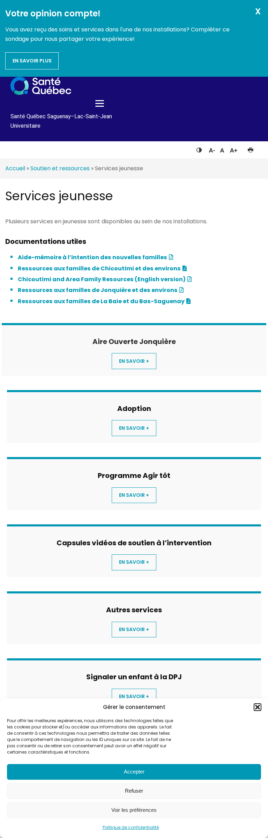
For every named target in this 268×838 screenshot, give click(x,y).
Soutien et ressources (60, 168)
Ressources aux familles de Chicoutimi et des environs (99, 268)
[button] (257, 707)
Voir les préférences (134, 810)
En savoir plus (32, 60)
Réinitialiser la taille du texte (222, 148)
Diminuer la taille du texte (211, 149)
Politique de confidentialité (131, 827)
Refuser (134, 791)
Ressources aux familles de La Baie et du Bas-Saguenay (101, 301)
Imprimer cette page (250, 148)
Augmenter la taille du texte (234, 148)
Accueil (15, 168)
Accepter (134, 772)
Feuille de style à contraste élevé (199, 148)
